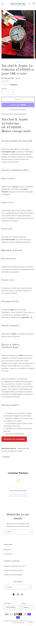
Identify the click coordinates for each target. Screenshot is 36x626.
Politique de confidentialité (13, 575)
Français (26, 607)
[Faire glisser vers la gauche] (14, 62)
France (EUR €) (10, 607)
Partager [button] (7, 457)
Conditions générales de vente (14, 566)
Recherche (7, 549)
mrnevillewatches (14, 620)
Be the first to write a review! (18, 495)
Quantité (4, 88)
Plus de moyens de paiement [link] (18, 109)
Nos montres (8, 554)
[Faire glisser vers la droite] (22, 62)
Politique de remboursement (13, 570)
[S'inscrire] (30, 531)
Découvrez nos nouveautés (14, 439)
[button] (2, 3)
